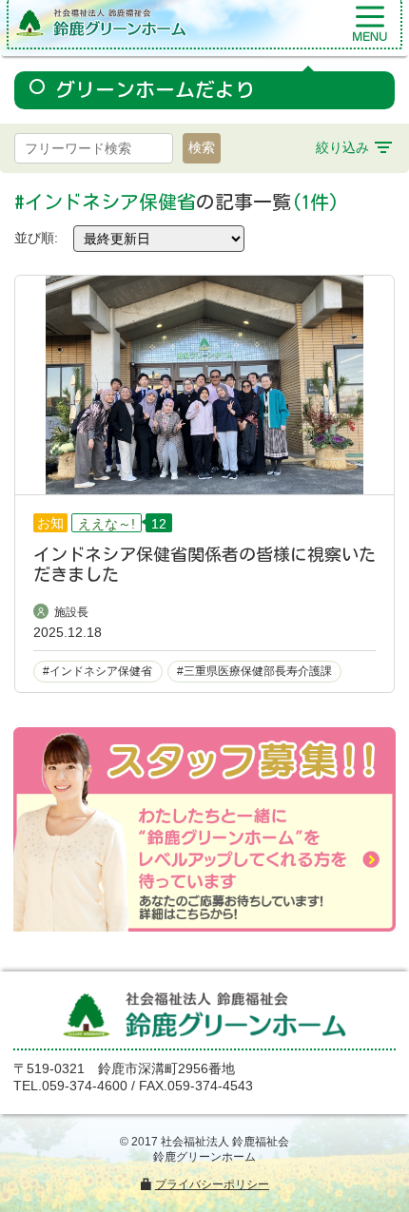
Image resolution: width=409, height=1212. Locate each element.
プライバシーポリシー (212, 1184)
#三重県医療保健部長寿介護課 (254, 671)
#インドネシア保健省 (97, 671)
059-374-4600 (84, 1085)
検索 (201, 147)
